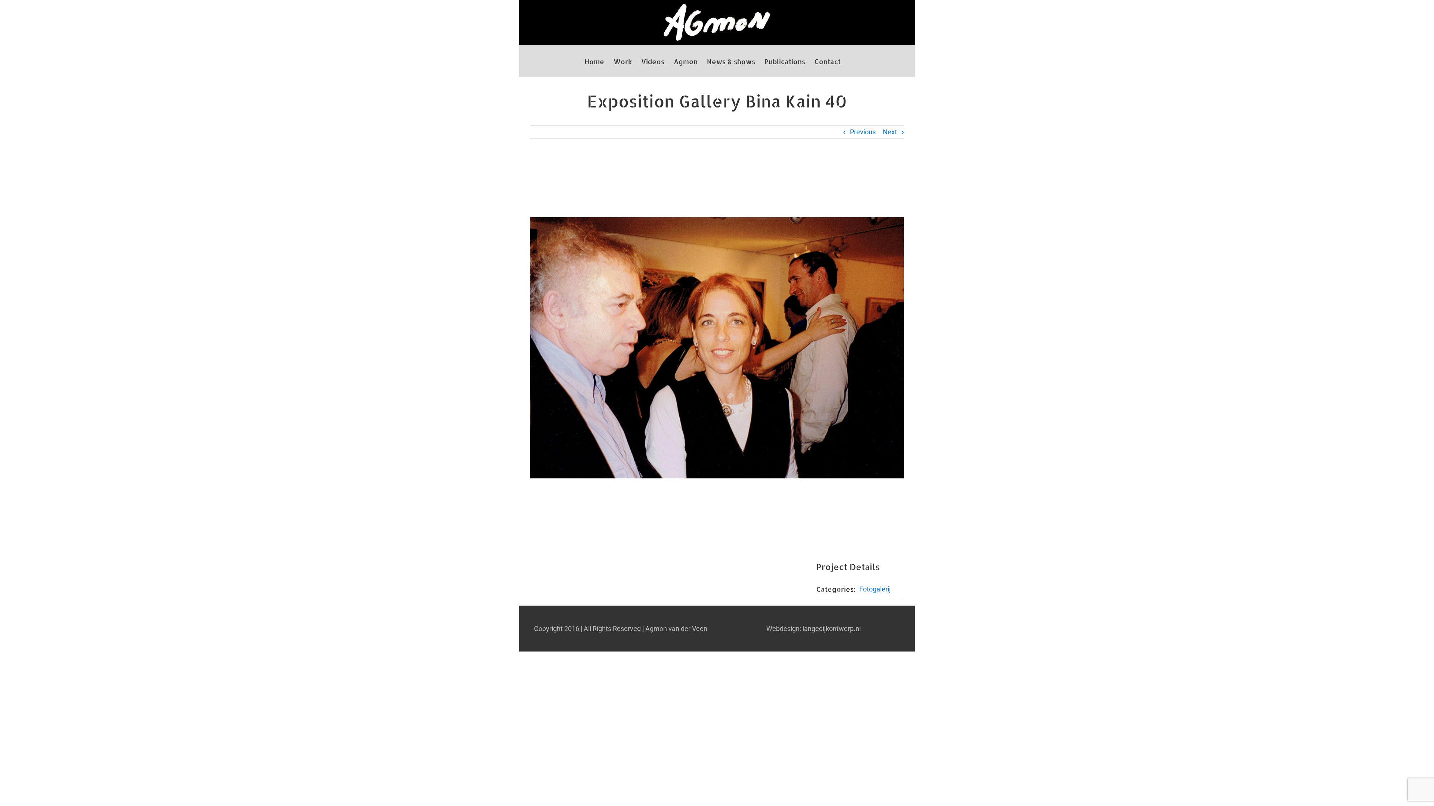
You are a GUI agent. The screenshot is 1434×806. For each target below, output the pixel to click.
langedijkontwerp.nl (832, 628)
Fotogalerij (875, 589)
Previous (863, 132)
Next (890, 132)
